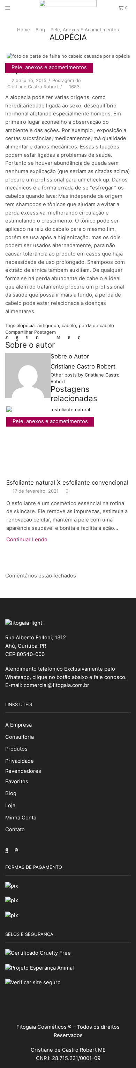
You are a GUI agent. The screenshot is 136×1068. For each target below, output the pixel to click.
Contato (15, 829)
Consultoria (19, 737)
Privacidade (19, 761)
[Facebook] (17, 337)
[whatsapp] (69, 337)
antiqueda (48, 325)
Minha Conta (20, 818)
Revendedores (23, 771)
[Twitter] (8, 337)
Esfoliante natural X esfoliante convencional (67, 482)
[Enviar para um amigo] (47, 337)
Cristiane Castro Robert (32, 86)
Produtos (16, 749)
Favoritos (16, 781)
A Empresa (18, 725)
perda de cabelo (96, 325)
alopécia (26, 325)
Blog (40, 29)
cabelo (69, 325)
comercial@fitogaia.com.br (56, 685)
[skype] (77, 337)
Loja (10, 805)
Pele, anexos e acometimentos (85, 29)
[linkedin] (58, 337)
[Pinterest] (37, 337)
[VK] (27, 337)
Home (23, 29)
